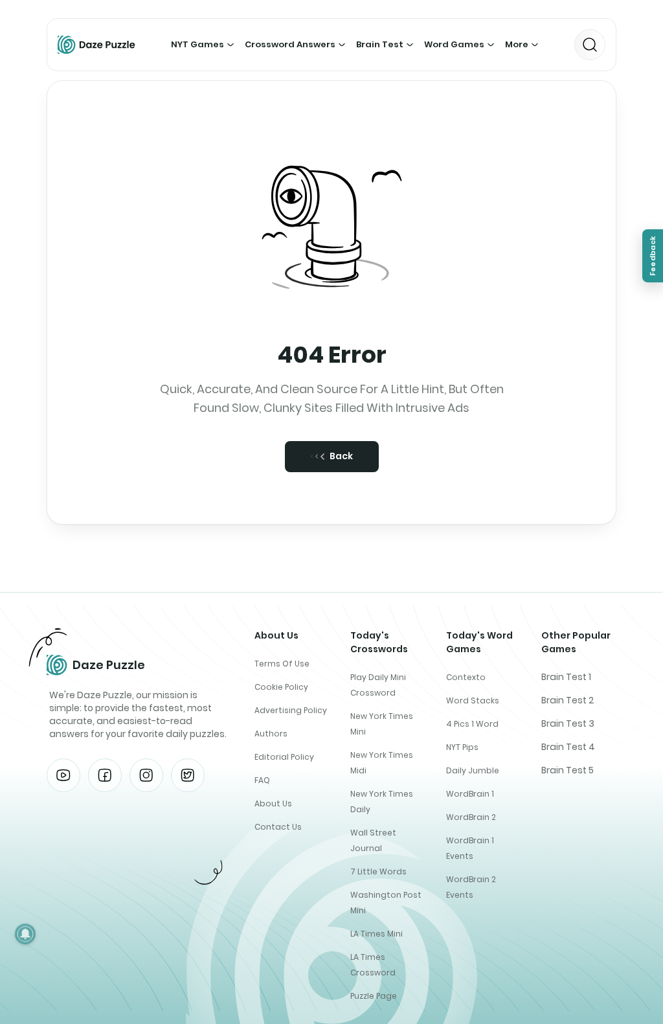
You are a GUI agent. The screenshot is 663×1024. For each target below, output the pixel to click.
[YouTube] (63, 775)
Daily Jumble (472, 770)
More (516, 44)
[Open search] (589, 44)
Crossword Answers (290, 44)
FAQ (262, 780)
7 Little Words (378, 871)
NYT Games (197, 44)
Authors (270, 733)
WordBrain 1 (470, 793)
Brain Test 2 (567, 700)
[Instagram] (146, 775)
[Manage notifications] (25, 934)
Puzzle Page (373, 995)
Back (341, 455)
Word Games (454, 44)
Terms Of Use (281, 663)
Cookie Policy (281, 686)
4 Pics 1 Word (472, 723)
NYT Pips (462, 747)
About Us (273, 803)
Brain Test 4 (568, 746)
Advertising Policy (290, 710)
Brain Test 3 (567, 723)
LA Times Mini (376, 933)
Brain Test (379, 44)
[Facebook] (105, 775)
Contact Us (278, 826)
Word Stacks (472, 700)
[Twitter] (188, 775)
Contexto (466, 677)
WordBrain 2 (471, 817)
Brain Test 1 (566, 676)
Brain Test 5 (567, 770)
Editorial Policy (284, 756)
